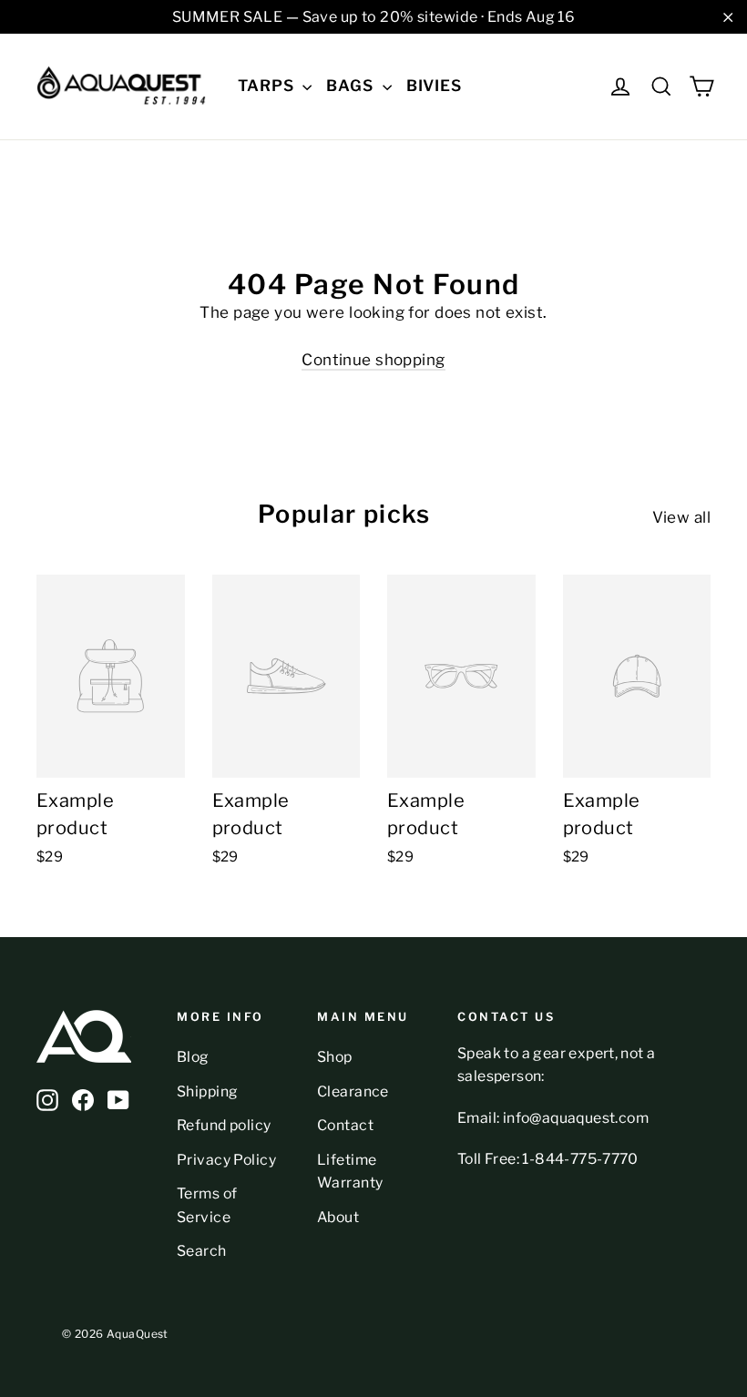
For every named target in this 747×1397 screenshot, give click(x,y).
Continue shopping (373, 360)
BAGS (351, 85)
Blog (193, 1057)
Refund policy (224, 1125)
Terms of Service (207, 1205)
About (338, 1217)
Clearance (353, 1091)
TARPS (268, 85)
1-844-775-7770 (580, 1159)
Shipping (207, 1091)
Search (202, 1250)
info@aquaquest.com (576, 1118)
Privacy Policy (226, 1159)
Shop (335, 1057)
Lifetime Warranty (350, 1171)
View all (681, 517)
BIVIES (434, 85)
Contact (345, 1125)
